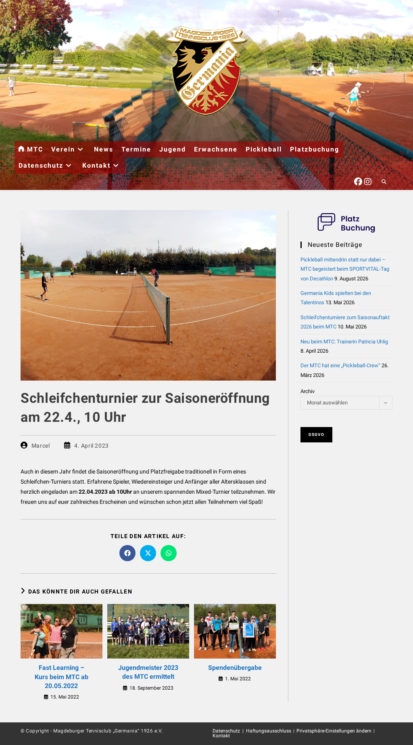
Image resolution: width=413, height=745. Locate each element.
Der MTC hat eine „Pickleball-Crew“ (340, 365)
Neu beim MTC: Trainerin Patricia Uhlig (344, 342)
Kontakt (221, 736)
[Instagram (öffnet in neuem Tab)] (367, 180)
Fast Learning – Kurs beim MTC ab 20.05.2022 (61, 677)
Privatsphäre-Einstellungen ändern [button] (333, 731)
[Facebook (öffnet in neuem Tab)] (358, 180)
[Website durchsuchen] (384, 182)
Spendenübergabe (235, 667)
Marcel (40, 445)
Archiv (307, 391)
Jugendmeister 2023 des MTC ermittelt (148, 672)
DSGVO (316, 434)
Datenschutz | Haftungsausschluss (252, 731)
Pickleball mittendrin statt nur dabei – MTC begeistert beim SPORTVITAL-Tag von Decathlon (344, 269)
